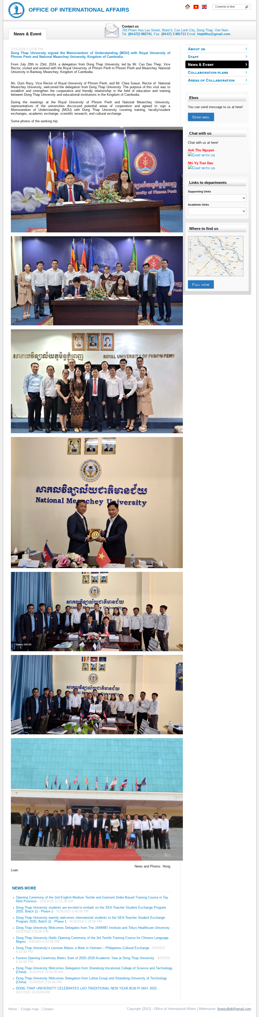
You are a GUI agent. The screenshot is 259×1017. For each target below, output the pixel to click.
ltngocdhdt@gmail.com (234, 1009)
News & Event (201, 64)
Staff (193, 56)
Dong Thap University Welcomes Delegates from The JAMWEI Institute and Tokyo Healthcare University (92, 928)
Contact (48, 1009)
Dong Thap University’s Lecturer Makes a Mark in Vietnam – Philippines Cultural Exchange (82, 948)
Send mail (201, 116)
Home (12, 1009)
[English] (204, 6)
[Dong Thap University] (188, 6)
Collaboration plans (208, 72)
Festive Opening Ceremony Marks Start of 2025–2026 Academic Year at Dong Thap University (85, 958)
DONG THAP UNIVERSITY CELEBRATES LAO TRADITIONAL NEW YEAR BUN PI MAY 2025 (86, 988)
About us (196, 49)
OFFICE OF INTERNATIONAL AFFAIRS (79, 10)
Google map (29, 1009)
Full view (200, 284)
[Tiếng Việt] (196, 6)
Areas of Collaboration (211, 80)
